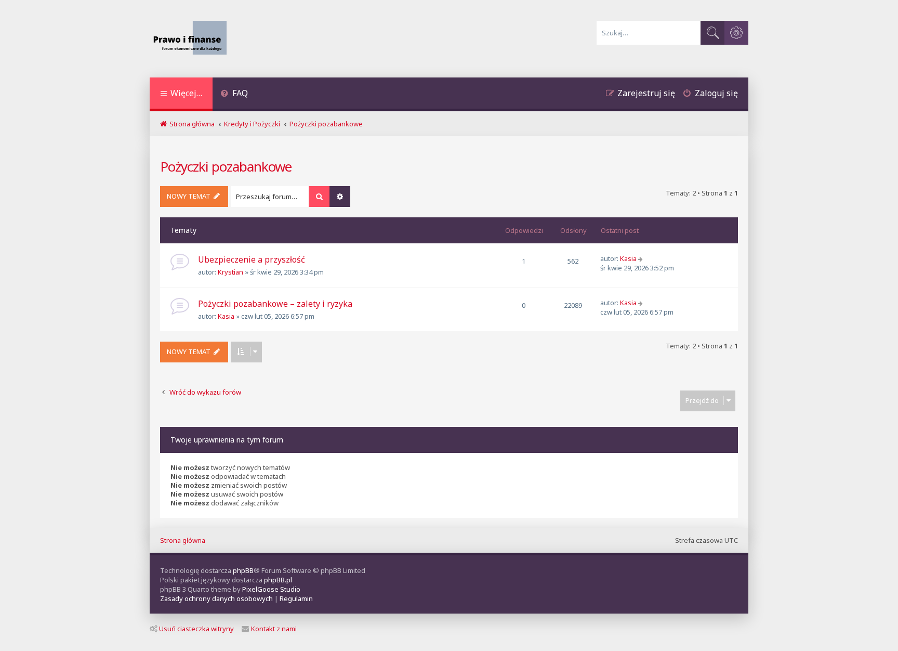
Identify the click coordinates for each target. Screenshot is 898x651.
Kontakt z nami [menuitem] (274, 628)
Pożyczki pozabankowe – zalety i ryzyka (275, 303)
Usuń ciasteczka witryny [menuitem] (196, 628)
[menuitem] (234, 94)
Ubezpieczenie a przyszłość (251, 259)
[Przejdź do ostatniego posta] (641, 258)
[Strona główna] (192, 39)
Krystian (230, 272)
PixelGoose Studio (271, 589)
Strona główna (182, 540)
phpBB (243, 570)
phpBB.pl (278, 579)
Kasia (628, 258)
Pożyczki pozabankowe (226, 166)
